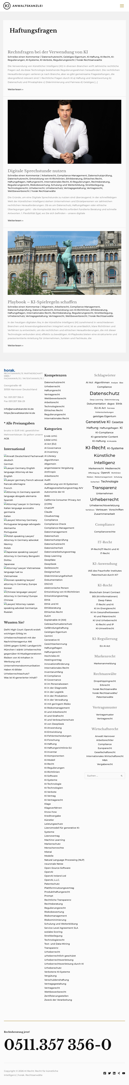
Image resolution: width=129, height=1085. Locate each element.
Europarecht (105, 748)
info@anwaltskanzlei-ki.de (19, 409)
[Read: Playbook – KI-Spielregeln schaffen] (64, 262)
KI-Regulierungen (80, 182)
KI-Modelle (112, 441)
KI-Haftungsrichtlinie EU (58, 748)
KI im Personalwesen (56, 684)
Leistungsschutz (53, 824)
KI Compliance (52, 676)
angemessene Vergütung (58, 468)
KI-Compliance (104, 432)
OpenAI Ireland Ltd (55, 876)
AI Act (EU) (50, 444)
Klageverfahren (53, 808)
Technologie (109, 481)
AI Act (89, 382)
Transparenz (51, 948)
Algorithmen (51, 460)
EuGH (47, 616)
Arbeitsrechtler (105, 740)
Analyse (114, 383)
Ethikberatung (74, 178)
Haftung (92, 428)
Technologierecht (18, 188)
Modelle (48, 856)
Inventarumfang (53, 672)
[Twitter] (109, 1073)
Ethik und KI (51, 604)
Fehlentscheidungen (104, 412)
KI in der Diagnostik (55, 688)
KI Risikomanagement (57, 708)
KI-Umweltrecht (105, 628)
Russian (8, 612)
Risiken (90, 477)
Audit (47, 480)
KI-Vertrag (50, 796)
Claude (48, 512)
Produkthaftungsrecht (57, 892)
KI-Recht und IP (105, 624)
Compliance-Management (72, 175)
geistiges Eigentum (104, 416)
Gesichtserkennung (55, 644)
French (8, 488)
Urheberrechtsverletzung (58, 960)
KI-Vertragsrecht (53, 800)
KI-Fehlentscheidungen (57, 736)
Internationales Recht (56, 182)
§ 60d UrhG (50, 440)
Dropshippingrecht (105, 681)
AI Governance (52, 448)
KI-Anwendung (53, 728)
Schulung (118, 477)
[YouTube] (123, 1073)
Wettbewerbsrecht (19, 191)
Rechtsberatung (100, 182)
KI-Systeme (32, 60)
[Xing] (119, 1073)
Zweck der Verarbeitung (58, 1000)
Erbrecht (105, 685)
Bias (121, 383)
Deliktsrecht (51, 568)
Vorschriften (116, 509)
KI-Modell (49, 760)
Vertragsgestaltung (75, 188)
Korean (8, 588)
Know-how (50, 812)
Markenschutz (52, 844)
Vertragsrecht (94, 188)
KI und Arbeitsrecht (55, 712)
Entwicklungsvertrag (56, 596)
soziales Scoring (53, 932)
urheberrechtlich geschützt (60, 956)
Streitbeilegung (94, 185)
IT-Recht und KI (105, 604)
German (8, 464)
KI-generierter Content (104, 436)
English (8, 476)
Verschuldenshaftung (56, 980)
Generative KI (52, 640)
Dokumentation (53, 580)
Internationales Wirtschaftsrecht (104, 756)
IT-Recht (105, 553)
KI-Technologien (53, 788)
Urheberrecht (37, 188)
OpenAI (48, 872)
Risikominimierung (55, 920)
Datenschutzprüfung (100, 175)
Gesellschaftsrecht (104, 752)
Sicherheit (95, 482)
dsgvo (111, 403)
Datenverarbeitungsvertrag (60, 552)
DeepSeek (50, 564)
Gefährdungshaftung (56, 628)
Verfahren (90, 510)
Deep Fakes (105, 600)
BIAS (47, 496)
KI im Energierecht (105, 608)
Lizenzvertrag (52, 836)
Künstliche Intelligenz (104, 459)
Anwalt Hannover (105, 736)
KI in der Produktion (55, 696)
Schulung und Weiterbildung (67, 185)
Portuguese (10, 532)
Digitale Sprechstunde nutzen (37, 171)
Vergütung (50, 976)
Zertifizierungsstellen (56, 996)
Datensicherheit (53, 548)
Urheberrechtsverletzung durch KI (64, 964)
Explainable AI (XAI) (55, 620)
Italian (7, 516)
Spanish (8, 500)
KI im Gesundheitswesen (105, 612)
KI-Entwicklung (53, 732)
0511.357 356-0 (58, 1045)
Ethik (47, 600)
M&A (104, 760)
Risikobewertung (40, 185)
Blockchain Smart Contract (105, 592)
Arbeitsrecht (49, 175)
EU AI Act (100, 408)
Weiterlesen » (15, 89)
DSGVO (48, 584)
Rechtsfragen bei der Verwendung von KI (48, 52)
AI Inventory (51, 452)
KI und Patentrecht (105, 616)
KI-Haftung (93, 57)
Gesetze (117, 422)
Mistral (48, 852)
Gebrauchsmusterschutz (58, 624)
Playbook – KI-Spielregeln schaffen (42, 302)
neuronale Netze (53, 864)
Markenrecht (96, 468)
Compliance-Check (55, 524)
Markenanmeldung (105, 663)
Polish (7, 548)
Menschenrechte (54, 848)
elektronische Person (56, 588)
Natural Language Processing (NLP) (64, 860)
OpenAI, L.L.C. (52, 880)
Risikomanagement (55, 916)
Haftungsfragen (16, 182)
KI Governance (52, 680)
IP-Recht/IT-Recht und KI (105, 549)
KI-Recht (105, 57)
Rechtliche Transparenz (57, 900)
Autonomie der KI (54, 492)
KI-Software (51, 776)
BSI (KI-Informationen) (105, 596)
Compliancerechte (104, 531)
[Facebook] (104, 1073)
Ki (121, 428)
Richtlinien (116, 473)
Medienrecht (112, 468)
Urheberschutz (54, 188)
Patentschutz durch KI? (105, 575)
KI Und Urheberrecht (105, 620)
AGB (6, 438)
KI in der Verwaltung (56, 700)
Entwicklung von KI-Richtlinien (47, 178)
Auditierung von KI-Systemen (61, 484)
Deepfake (50, 560)
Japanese (9, 564)
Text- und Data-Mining (57, 944)
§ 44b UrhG (50, 436)
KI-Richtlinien (52, 772)
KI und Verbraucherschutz (59, 720)
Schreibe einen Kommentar (24, 57)
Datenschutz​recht (52, 57)
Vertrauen (101, 509)
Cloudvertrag (51, 516)
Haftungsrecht (35, 182)
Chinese (8, 600)
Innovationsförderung (56, 664)
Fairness (111, 408)
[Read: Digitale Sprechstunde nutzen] (64, 131)
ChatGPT (49, 508)
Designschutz (52, 572)
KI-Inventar (50, 752)
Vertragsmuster (105, 714)
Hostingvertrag (53, 660)
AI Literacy (50, 456)
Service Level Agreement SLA (61, 928)
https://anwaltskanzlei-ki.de (19, 413)
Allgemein (47, 307)
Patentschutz (51, 884)
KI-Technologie (52, 784)
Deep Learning (53, 556)
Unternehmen (104, 493)
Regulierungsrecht (64, 60)
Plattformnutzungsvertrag (59, 888)
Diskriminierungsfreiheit (58, 576)
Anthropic (50, 472)
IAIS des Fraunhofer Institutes (105, 570)
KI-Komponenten (54, 756)
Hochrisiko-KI (51, 656)
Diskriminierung (112, 400)
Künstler (49, 820)
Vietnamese (11, 576)
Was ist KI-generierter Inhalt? (20, 677)
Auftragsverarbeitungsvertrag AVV (63, 488)
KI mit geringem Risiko (57, 704)
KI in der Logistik (54, 692)
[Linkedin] (114, 1073)
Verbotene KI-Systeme (57, 972)
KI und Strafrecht (54, 716)
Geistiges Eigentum (74, 57)
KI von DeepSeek (54, 724)
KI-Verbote (46, 60)
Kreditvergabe (52, 816)
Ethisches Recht (93, 178)
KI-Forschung (52, 740)
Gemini (48, 636)
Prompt (48, 896)
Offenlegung (93, 473)
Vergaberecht (105, 764)
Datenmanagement (55, 532)
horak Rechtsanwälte (105, 689)
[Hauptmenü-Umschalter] (122, 6)
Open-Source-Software (57, 868)
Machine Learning (54, 840)
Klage (47, 804)
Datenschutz (51, 536)
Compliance (51, 520)
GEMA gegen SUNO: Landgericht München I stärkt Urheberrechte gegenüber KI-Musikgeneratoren (22, 649)
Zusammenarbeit (104, 514)
